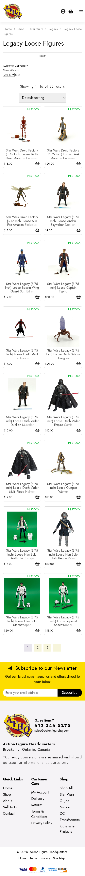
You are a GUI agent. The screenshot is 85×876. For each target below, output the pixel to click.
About (7, 800)
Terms (33, 858)
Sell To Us (10, 807)
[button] (36, 163)
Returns (36, 805)
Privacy (45, 858)
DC (62, 813)
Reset (17, 74)
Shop (21, 29)
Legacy (53, 29)
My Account (40, 792)
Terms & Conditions (39, 814)
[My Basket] (70, 11)
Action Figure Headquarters (48, 852)
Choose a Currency (11, 70)
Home (8, 29)
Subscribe (69, 692)
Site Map (59, 858)
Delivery (37, 798)
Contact (9, 813)
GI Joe (64, 800)
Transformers (70, 819)
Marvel (65, 807)
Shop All (66, 788)
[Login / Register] (63, 11)
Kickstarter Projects (68, 829)
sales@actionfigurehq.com (51, 730)
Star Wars (36, 29)
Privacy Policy (41, 823)
